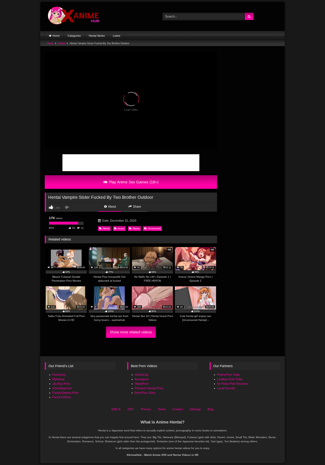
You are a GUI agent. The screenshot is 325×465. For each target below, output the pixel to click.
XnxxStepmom (62, 388)
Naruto (136, 228)
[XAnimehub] (74, 16)
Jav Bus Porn (61, 383)
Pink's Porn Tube (228, 374)
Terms (162, 409)
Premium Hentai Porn (149, 388)
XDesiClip (141, 374)
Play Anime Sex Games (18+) (133, 182)
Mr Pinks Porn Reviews (233, 383)
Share (136, 206)
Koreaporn (142, 379)
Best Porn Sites (145, 392)
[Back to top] (313, 453)
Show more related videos (131, 332)
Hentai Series (97, 35)
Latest (116, 35)
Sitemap (195, 409)
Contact (177, 409)
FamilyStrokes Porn (65, 392)
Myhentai (58, 379)
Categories (74, 35)
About (111, 206)
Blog (210, 409)
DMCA (116, 409)
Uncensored (154, 228)
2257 (130, 409)
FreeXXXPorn (61, 397)
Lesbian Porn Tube (229, 379)
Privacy (146, 409)
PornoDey (59, 374)
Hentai (61, 43)
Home (56, 35)
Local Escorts (226, 388)
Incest (121, 228)
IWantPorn (142, 383)
